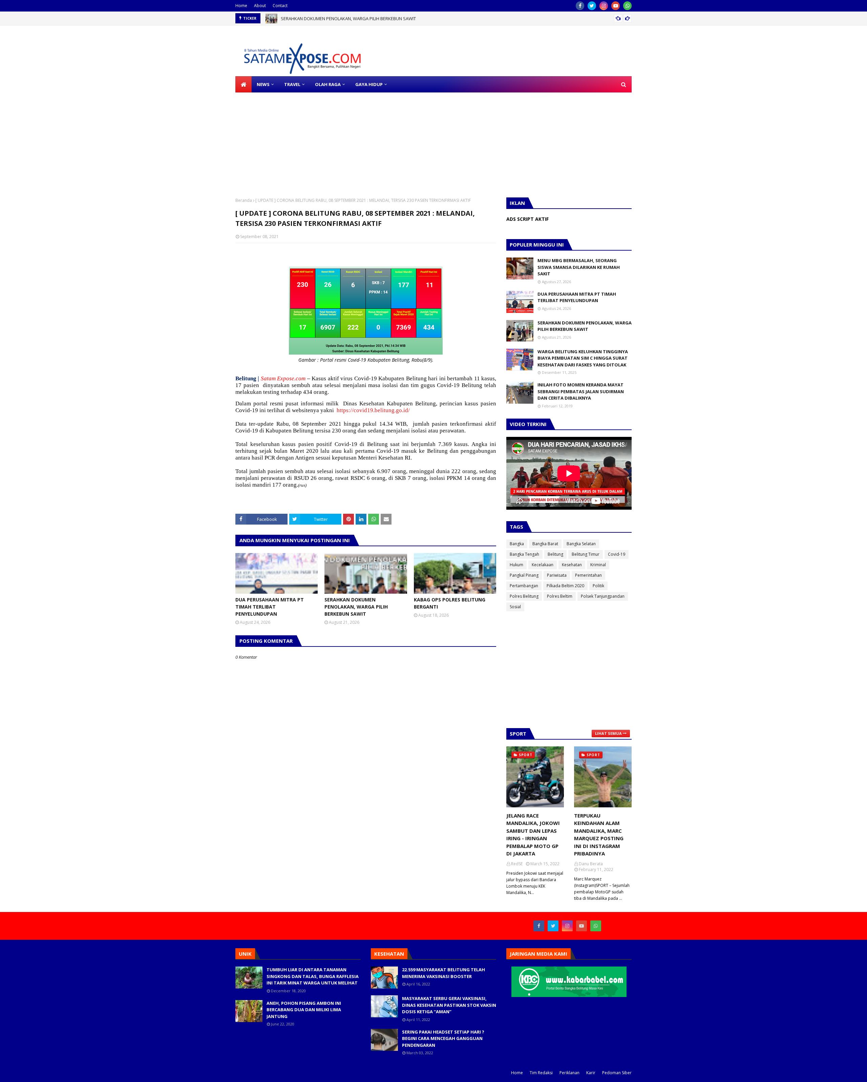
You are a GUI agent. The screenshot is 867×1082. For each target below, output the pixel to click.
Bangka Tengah (524, 554)
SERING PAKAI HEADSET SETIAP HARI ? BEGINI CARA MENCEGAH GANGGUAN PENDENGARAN (443, 1038)
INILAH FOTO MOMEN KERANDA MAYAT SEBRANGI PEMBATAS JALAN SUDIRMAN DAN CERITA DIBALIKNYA (580, 391)
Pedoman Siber (617, 1073)
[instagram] (603, 5)
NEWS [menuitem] (263, 84)
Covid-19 (616, 554)
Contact (280, 5)
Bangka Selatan (581, 544)
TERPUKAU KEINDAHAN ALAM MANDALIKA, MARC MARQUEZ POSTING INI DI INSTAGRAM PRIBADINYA (598, 834)
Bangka (517, 544)
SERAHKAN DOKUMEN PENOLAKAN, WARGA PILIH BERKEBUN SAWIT (348, 18)
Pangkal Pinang (524, 575)
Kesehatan (572, 565)
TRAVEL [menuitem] (292, 84)
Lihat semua (608, 733)
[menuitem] (243, 84)
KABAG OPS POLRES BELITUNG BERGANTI (449, 603)
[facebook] (580, 5)
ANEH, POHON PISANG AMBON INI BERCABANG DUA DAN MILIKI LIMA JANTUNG (304, 1009)
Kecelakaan (542, 565)
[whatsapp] (627, 5)
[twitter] (592, 5)
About (260, 5)
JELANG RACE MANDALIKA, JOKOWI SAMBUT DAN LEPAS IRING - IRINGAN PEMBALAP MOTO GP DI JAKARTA (533, 834)
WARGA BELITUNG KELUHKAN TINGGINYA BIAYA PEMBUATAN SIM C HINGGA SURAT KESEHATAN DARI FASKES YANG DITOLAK (582, 358)
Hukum (516, 565)
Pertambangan (524, 586)
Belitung (555, 554)
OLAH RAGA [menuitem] (328, 84)
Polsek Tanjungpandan (603, 596)
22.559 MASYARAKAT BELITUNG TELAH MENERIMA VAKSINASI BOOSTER (443, 973)
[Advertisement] (203, 139)
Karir (590, 1073)
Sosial (515, 607)
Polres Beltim (559, 596)
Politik (598, 586)
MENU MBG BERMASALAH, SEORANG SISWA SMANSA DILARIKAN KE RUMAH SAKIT (578, 267)
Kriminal (598, 565)
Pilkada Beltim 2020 (565, 586)
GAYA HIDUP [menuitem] (369, 84)
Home (241, 5)
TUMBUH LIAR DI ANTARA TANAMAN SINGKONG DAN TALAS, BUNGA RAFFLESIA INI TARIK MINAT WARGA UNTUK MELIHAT (313, 976)
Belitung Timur (585, 554)
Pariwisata (557, 575)
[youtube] (615, 5)
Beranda (243, 200)
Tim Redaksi (541, 1073)
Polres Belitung (524, 596)
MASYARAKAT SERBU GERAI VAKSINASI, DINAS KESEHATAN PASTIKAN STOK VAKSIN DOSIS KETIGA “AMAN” (449, 1005)
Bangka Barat (545, 544)
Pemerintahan (588, 575)
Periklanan (569, 1073)
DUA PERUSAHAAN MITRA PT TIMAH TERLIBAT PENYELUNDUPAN (269, 606)
